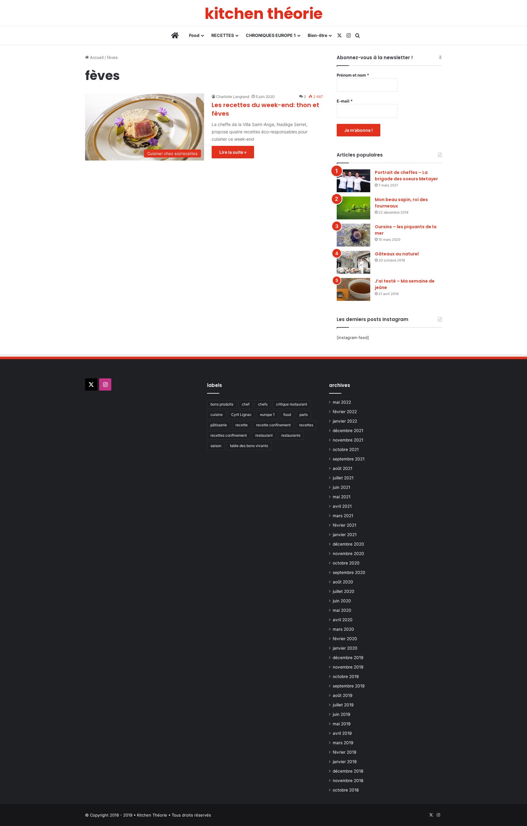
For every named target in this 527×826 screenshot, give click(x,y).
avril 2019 (342, 733)
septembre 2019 (349, 686)
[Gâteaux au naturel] (353, 262)
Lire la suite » (232, 152)
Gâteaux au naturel (397, 254)
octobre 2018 (346, 790)
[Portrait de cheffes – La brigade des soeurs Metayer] (353, 180)
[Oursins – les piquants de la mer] (353, 235)
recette (241, 425)
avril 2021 (342, 506)
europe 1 (267, 414)
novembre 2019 (348, 667)
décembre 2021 (348, 430)
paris (303, 414)
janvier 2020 (345, 648)
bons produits (221, 404)
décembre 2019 (348, 657)
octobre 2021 (346, 449)
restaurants (290, 435)
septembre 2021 (348, 458)
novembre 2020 (348, 553)
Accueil (96, 57)
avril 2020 (343, 619)
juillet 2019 (343, 704)
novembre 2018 (348, 780)
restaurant (264, 435)
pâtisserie (218, 425)
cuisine (216, 414)
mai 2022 (342, 402)
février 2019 (345, 752)
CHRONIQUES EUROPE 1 (271, 35)
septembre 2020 (349, 572)
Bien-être (317, 35)
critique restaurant (291, 404)
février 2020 (345, 638)
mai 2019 (342, 723)
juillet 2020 (343, 591)
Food (194, 35)
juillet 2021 (343, 477)
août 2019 (343, 695)
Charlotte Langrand (232, 96)
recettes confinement (228, 435)
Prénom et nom (353, 75)
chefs (262, 404)
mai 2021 (341, 496)
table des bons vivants (249, 445)
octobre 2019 (346, 676)
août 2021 (342, 468)
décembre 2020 (348, 544)
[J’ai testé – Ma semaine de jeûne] (353, 289)
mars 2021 (343, 515)
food (287, 414)
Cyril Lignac (241, 414)
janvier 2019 (345, 761)
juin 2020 (342, 600)
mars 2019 (343, 742)
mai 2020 (342, 610)
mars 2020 (343, 629)
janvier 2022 (345, 421)
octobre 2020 (346, 563)
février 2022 (345, 411)
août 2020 (343, 581)
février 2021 (344, 525)
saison (215, 445)
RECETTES (222, 35)
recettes (306, 425)
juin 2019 (341, 714)
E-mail (345, 101)
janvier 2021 (345, 534)
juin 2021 (341, 487)
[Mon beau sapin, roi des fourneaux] (353, 208)
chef (245, 404)
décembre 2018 (348, 771)
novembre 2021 (348, 440)
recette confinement (273, 425)
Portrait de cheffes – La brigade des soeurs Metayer (406, 175)
